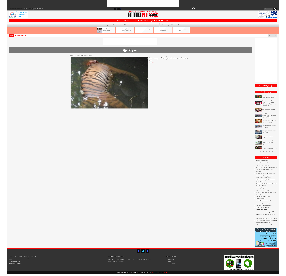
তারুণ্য (167, 25)
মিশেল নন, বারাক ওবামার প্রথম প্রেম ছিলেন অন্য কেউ (266, 165)
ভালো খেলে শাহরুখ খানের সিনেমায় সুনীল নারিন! (265, 210)
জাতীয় (113, 25)
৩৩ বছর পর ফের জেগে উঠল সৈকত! (263, 205)
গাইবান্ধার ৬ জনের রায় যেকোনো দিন (263, 220)
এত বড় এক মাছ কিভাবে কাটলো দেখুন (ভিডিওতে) (265, 171)
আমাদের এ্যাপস (171, 257)
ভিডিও (172, 25)
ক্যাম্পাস (156, 25)
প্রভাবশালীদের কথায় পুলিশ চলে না (262, 158)
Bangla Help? (38, 8)
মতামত (136, 25)
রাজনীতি (124, 25)
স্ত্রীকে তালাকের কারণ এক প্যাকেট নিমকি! (264, 203)
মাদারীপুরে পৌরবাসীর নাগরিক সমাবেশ (263, 188)
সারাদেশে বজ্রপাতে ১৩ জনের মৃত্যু (21, 35)
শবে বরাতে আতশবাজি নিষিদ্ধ (261, 196)
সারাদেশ (118, 25)
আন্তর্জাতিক (130, 25)
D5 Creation (154, 270)
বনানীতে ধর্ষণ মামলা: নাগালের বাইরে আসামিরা (264, 223)
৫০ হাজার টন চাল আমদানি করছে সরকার (263, 199)
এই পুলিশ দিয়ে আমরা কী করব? (262, 161)
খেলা (141, 25)
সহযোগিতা (31, 8)
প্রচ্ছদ (108, 25)
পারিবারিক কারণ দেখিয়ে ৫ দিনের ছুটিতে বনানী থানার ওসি (266, 218)
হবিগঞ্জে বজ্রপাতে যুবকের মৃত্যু (261, 186)
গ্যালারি (177, 25)
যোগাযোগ (25, 8)
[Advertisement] (143, 3)
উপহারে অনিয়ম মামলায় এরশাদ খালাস (263, 194)
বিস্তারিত (151, 62)
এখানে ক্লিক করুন (165, 20)
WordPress (166, 270)
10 (272, 149)
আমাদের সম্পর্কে (13, 8)
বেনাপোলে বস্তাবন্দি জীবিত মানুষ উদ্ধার (263, 201)
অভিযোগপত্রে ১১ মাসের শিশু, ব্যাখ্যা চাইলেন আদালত (266, 216)
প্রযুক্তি (162, 25)
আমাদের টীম (19, 8)
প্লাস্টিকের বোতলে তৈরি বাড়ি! (261, 208)
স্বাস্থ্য (151, 25)
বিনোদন (146, 25)
